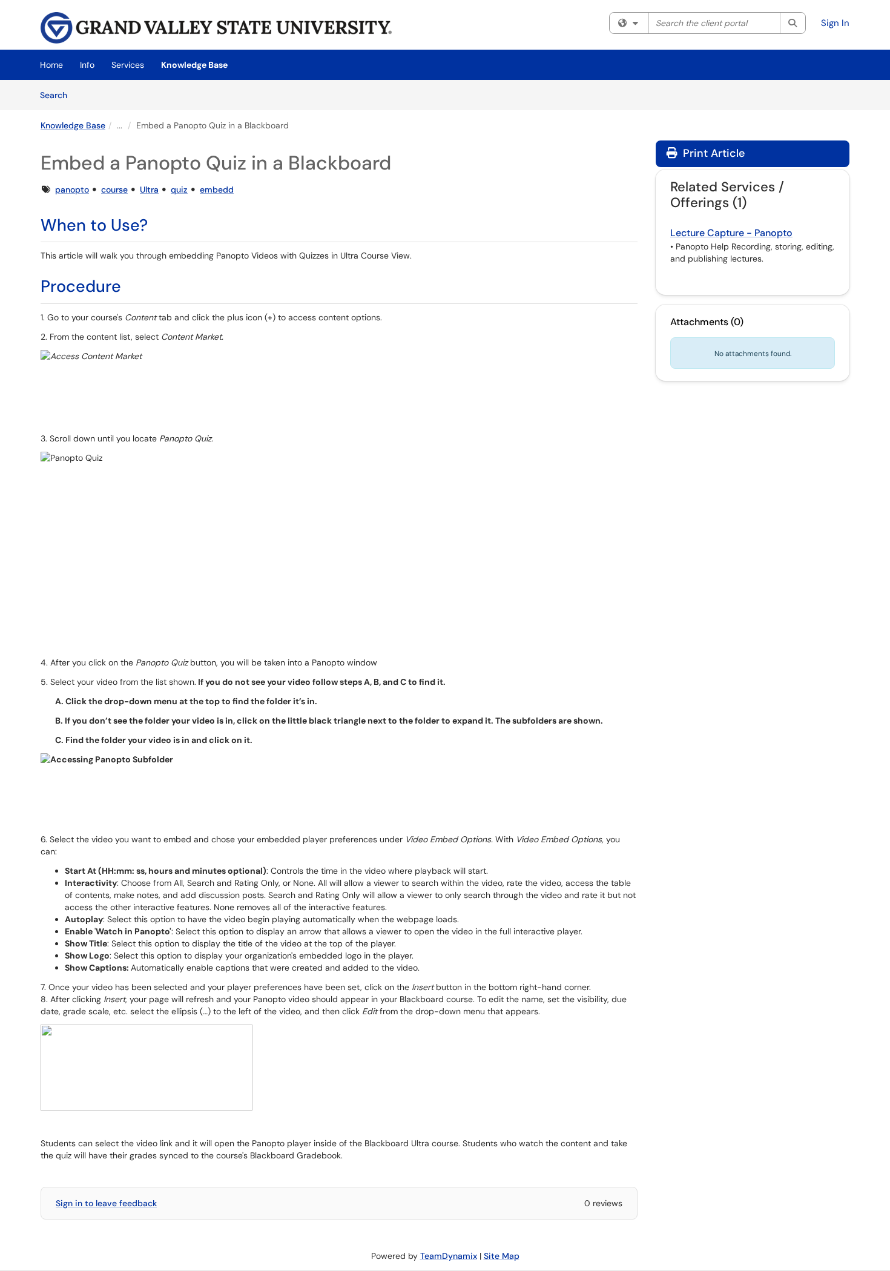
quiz (179, 189)
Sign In (835, 23)
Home (51, 64)
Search (58, 95)
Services (127, 64)
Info (87, 64)
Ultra (149, 189)
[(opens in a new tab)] (216, 28)
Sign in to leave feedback (106, 1203)
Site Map (501, 1255)
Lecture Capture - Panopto (731, 232)
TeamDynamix (448, 1255)
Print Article (712, 153)
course (114, 189)
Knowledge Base (194, 64)
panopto (72, 189)
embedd (217, 189)
